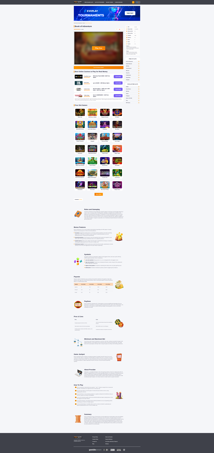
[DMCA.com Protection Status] (112, 450)
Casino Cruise (87, 88)
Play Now (118, 76)
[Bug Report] (119, 29)
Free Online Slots (89, 2)
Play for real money (99, 67)
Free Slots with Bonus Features (111, 441)
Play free (98, 48)
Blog (93, 443)
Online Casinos (109, 2)
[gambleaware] (95, 450)
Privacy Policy (95, 436)
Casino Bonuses (118, 2)
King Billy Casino (87, 76)
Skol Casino (86, 82)
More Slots (98, 194)
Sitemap (107, 443)
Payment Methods (108, 439)
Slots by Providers (109, 436)
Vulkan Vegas (86, 95)
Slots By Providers (99, 2)
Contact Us (94, 441)
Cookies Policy (95, 439)
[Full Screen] (122, 29)
